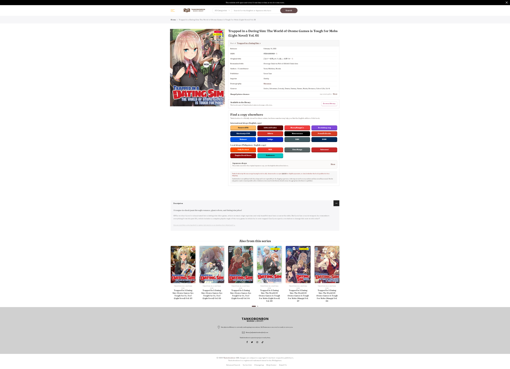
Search (289, 10)
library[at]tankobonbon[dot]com (257, 332)
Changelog (259, 365)
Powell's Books (324, 133)
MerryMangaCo (297, 128)
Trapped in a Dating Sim (249, 43)
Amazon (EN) (243, 128)
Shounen (267, 84)
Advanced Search (233, 365)
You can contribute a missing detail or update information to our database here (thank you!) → (204, 225)
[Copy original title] (292, 59)
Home (173, 20)
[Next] (337, 275)
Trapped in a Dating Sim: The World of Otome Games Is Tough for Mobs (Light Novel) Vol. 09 (269, 295)
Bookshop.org (324, 128)
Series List (247, 365)
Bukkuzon (270, 155)
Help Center (271, 365)
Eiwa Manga (297, 149)
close (3, 2)
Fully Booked (243, 149)
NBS (270, 149)
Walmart (243, 139)
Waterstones (297, 133)
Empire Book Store (243, 155)
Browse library (329, 103)
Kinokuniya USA (243, 133)
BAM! (324, 139)
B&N (297, 139)
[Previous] (173, 275)
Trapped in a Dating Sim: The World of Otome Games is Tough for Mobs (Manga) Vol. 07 (298, 295)
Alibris (270, 133)
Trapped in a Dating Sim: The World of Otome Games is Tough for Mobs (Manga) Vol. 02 (327, 295)
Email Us (283, 365)
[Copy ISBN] (277, 54)
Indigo (270, 139)
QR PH (284, 173)
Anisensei (324, 149)
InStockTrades (270, 128)
